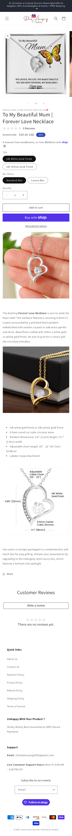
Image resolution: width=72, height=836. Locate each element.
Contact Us (13, 666)
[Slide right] (44, 103)
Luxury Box (37, 180)
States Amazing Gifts (30, 829)
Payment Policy (15, 674)
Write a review (36, 605)
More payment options (36, 226)
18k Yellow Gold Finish (19, 166)
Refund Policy (15, 690)
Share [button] (10, 573)
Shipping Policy (15, 698)
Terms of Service (16, 706)
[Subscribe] (53, 790)
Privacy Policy (14, 682)
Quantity (7, 188)
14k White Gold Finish (19, 158)
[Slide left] (28, 103)
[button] (7, 18)
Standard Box (14, 180)
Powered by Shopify (50, 829)
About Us (12, 659)
